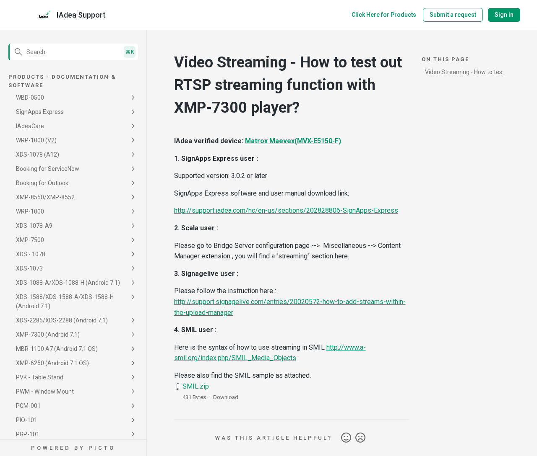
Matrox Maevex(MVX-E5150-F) (293, 141)
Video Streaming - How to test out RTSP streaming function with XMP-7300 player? (464, 73)
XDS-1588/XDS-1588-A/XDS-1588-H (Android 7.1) (65, 301)
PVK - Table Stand (39, 377)
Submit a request (453, 14)
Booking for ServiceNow (47, 168)
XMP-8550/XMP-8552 (45, 197)
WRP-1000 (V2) (36, 140)
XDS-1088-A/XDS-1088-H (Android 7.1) (68, 282)
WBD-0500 (30, 97)
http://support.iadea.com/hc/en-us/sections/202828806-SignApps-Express (286, 210)
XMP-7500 (30, 240)
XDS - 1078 (30, 254)
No (360, 438)
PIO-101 (26, 420)
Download (225, 397)
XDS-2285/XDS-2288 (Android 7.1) (62, 320)
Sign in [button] (504, 14)
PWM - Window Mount (45, 391)
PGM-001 (28, 405)
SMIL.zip (195, 386)
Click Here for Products (384, 14)
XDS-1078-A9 (34, 225)
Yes (346, 438)
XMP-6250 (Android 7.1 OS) (52, 363)
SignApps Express (40, 111)
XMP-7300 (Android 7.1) (48, 334)
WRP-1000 (30, 211)
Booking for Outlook (42, 183)
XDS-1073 (29, 268)
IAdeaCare (30, 126)
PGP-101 (27, 434)
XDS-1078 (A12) (37, 154)
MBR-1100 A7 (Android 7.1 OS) (57, 348)
